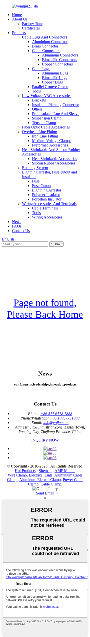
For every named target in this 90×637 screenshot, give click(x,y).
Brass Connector (45, 46)
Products (19, 32)
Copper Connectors (57, 64)
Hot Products (25, 470)
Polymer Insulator (46, 194)
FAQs (17, 226)
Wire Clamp (17, 475)
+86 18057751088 (65, 418)
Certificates (31, 28)
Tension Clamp (44, 122)
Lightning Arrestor (46, 190)
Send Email (45, 493)
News (16, 222)
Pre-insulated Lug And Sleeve (55, 114)
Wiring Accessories (47, 217)
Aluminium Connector (50, 42)
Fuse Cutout (41, 186)
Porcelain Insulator (47, 199)
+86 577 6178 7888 (56, 414)
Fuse (36, 181)
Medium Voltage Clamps (51, 140)
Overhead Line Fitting (39, 132)
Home (17, 14)
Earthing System (35, 168)
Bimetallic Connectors (59, 60)
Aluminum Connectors (60, 55)
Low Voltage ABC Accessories (46, 96)
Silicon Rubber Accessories (53, 163)
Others (37, 109)
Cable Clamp (50, 484)
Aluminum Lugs (55, 73)
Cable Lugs (41, 68)
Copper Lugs (52, 82)
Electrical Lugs (40, 475)
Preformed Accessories (50, 145)
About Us (20, 19)
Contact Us (21, 230)
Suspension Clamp (47, 118)
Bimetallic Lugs (54, 78)
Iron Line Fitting (45, 136)
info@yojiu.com (55, 422)
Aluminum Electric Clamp (40, 480)
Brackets (39, 100)
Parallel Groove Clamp (50, 86)
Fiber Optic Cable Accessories (46, 127)
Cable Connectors (46, 50)
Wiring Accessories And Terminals (49, 204)
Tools (36, 91)
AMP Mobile (64, 470)
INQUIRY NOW (45, 440)
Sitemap (45, 470)
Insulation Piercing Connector (55, 104)
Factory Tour (32, 24)
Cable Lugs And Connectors (44, 37)
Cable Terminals (45, 208)
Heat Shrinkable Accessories (54, 158)
